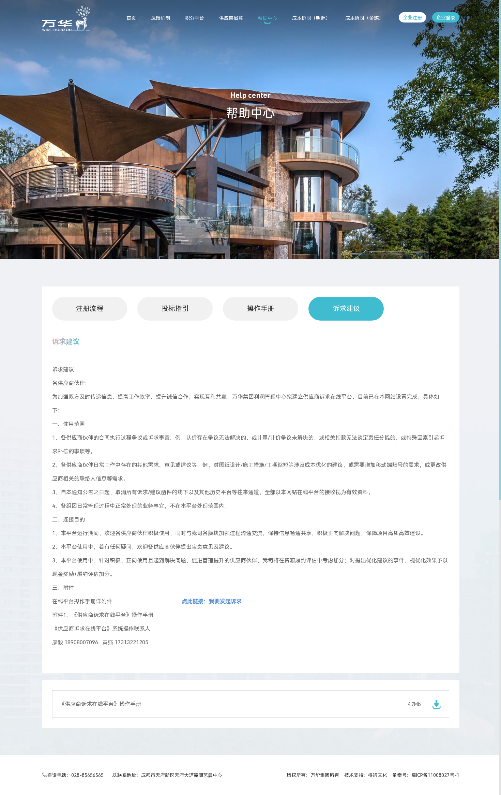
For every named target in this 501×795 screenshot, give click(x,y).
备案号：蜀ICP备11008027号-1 (425, 775)
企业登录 (445, 17)
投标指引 (175, 309)
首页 (131, 18)
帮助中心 (267, 18)
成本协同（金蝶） (364, 18)
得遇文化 (377, 775)
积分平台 (194, 18)
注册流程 (89, 309)
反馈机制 (160, 18)
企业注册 (412, 17)
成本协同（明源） (311, 18)
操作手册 (260, 309)
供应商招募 (231, 18)
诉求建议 (346, 309)
